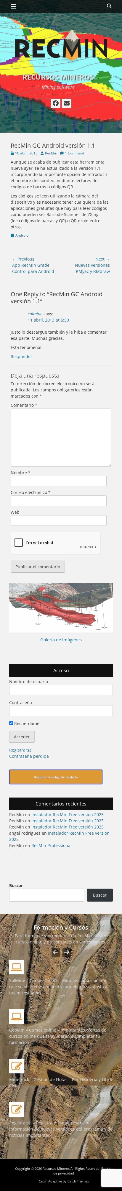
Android (21, 235)
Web (15, 512)
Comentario (24, 405)
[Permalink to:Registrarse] (61, 1109)
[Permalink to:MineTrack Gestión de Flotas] (61, 1066)
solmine (35, 314)
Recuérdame (26, 723)
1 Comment (74, 153)
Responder (21, 356)
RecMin (51, 153)
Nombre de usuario (28, 681)
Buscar (16, 885)
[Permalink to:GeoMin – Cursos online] (61, 1016)
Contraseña (20, 702)
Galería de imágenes (61, 640)
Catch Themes (78, 1181)
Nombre (20, 472)
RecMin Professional (51, 845)
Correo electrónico (31, 492)
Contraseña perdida (29, 756)
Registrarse (20, 750)
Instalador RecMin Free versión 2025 (67, 814)
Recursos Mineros (58, 77)
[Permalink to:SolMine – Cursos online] (61, 967)
